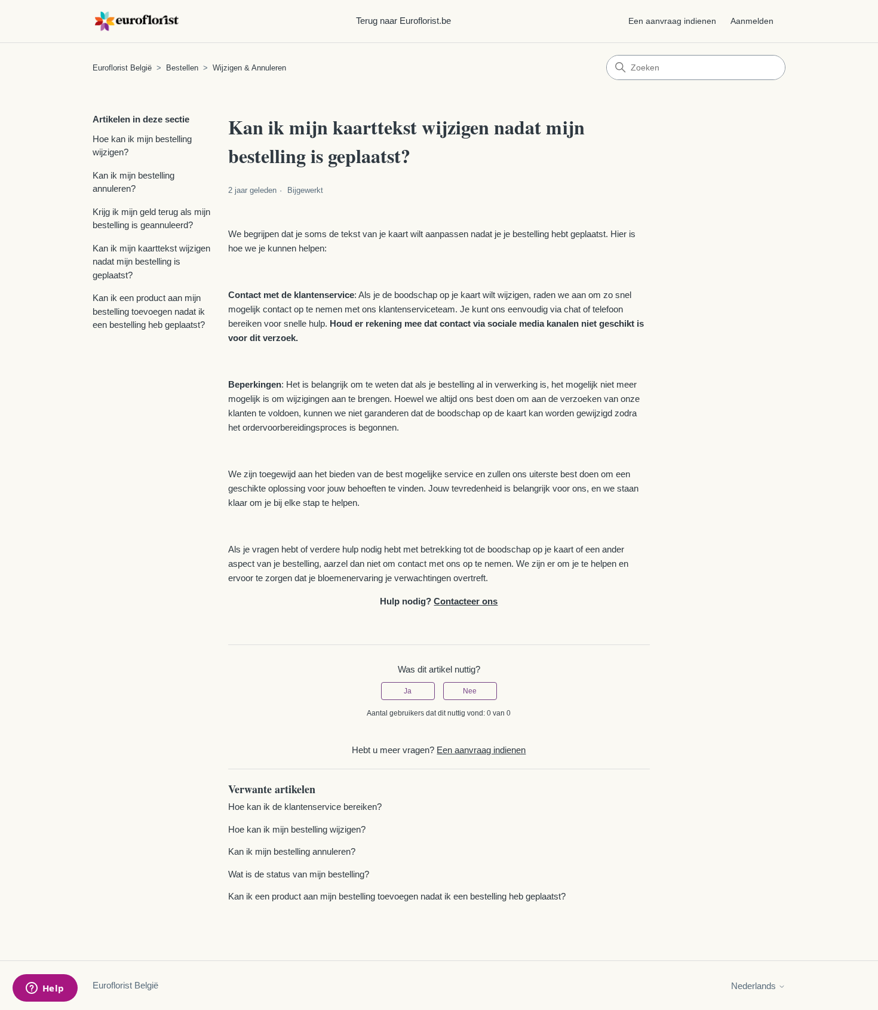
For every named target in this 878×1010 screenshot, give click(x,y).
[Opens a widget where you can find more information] (45, 989)
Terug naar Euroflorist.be (403, 21)
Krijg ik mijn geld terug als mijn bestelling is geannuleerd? (151, 219)
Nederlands (754, 986)
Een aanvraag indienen (672, 21)
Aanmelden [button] (751, 21)
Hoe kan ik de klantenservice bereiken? (305, 807)
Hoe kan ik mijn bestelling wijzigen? (142, 146)
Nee (470, 691)
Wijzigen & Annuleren (249, 67)
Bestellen (182, 67)
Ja (408, 691)
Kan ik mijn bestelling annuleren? (133, 182)
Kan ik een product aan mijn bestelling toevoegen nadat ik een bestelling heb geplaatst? (149, 311)
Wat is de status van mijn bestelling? (298, 874)
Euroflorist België (122, 67)
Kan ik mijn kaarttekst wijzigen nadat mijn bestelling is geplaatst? (151, 261)
